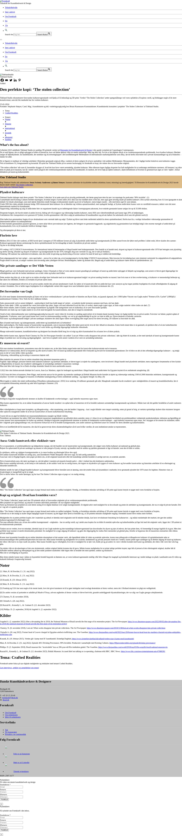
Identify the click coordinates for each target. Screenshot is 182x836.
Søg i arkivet (10, 12)
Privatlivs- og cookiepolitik (15, 734)
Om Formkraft (10, 16)
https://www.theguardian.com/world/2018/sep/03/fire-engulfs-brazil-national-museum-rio (133, 647)
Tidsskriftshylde (11, 7)
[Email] (6, 80)
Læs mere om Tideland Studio (12, 187)
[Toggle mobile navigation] (1, 39)
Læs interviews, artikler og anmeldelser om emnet (19, 668)
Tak (6, 730)
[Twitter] (11, 80)
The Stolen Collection (24, 185)
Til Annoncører (11, 732)
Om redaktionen (11, 715)
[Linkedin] (15, 80)
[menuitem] (6, 21)
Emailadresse (5, 784)
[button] (6, 31)
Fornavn (3, 789)
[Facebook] (2, 80)
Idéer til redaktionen (13, 717)
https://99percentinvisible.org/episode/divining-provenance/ (132, 643)
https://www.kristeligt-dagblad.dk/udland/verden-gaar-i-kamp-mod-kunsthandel (103, 639)
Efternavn (3, 794)
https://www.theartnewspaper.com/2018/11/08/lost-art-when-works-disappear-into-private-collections (126, 628)
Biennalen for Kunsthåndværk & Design (76, 150)
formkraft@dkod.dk (10, 698)
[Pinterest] (19, 80)
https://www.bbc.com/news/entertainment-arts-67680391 (143, 651)
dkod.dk (6, 700)
